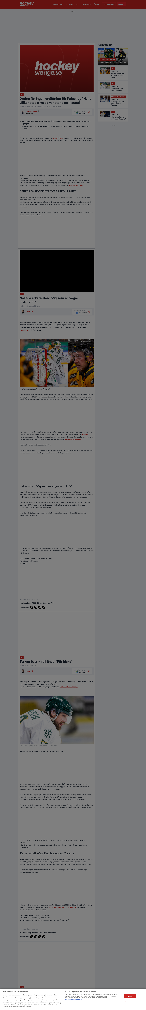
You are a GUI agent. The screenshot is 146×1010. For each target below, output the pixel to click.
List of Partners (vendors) (73, 999)
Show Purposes (130, 1002)
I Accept (129, 996)
